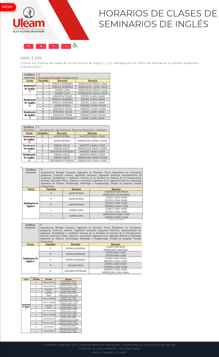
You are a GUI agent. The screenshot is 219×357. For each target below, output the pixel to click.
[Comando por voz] (28, 46)
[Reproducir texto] (41, 46)
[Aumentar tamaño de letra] (54, 46)
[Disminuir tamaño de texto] (66, 46)
